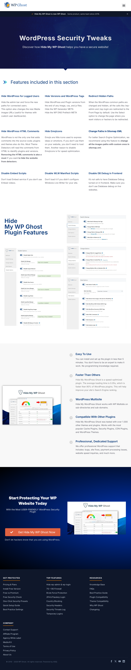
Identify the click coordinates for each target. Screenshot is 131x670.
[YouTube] (119, 661)
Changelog (95, 609)
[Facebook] (111, 661)
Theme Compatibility (99, 601)
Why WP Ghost (96, 605)
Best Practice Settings (13, 609)
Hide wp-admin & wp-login (58, 584)
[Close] (127, 13)
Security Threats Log (55, 609)
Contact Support (10, 629)
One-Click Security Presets (15, 601)
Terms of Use (9, 646)
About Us (7, 654)
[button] (124, 5)
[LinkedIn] (124, 661)
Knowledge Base (97, 584)
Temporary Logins (54, 613)
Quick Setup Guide (11, 605)
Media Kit (7, 642)
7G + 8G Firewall (54, 589)
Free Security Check (12, 597)
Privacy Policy (9, 650)
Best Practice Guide (99, 593)
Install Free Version (12, 589)
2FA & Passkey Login (55, 597)
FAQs (92, 589)
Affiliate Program (10, 634)
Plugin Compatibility (99, 597)
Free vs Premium (11, 593)
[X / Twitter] (115, 661)
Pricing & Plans (10, 584)
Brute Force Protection (56, 593)
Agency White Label (12, 638)
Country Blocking (54, 601)
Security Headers (54, 605)
